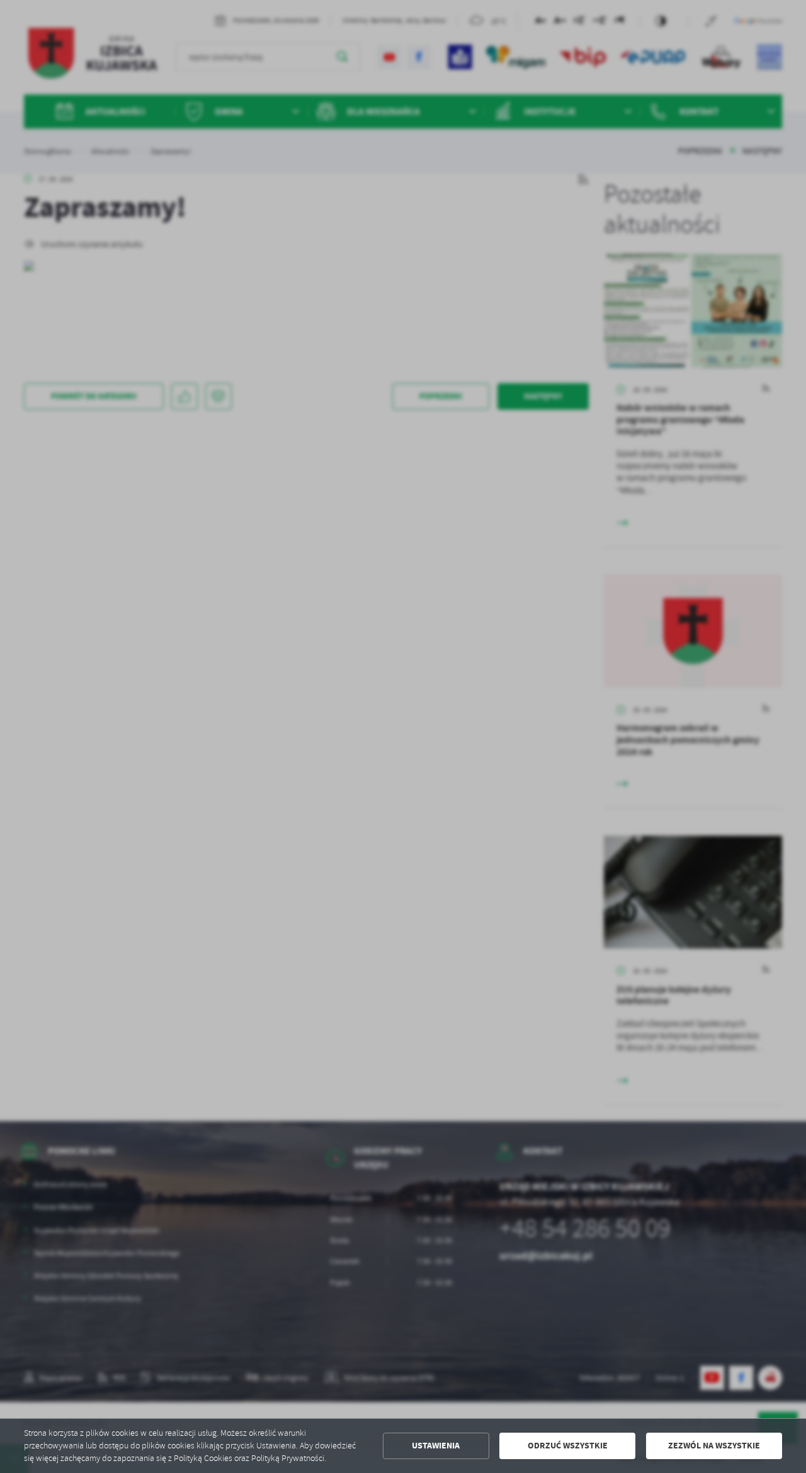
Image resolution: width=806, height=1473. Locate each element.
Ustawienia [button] (436, 1446)
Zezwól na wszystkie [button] (714, 1446)
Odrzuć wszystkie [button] (568, 1446)
